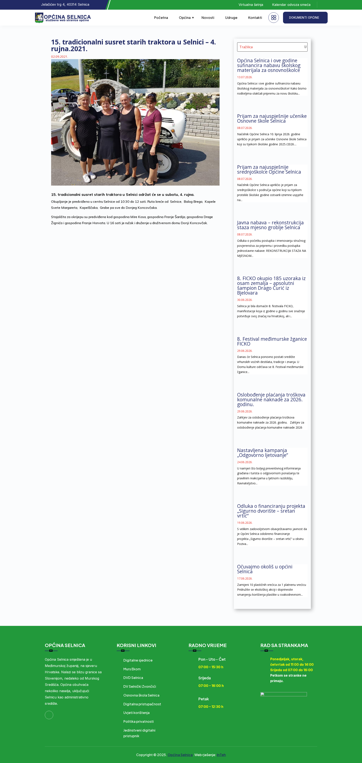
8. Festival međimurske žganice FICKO (272, 341)
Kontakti (255, 17)
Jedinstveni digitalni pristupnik (139, 733)
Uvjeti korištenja (136, 712)
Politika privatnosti (138, 721)
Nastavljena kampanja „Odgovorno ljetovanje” (262, 452)
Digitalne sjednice (138, 660)
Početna (161, 17)
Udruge (231, 17)
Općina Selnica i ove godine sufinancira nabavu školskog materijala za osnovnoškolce (268, 65)
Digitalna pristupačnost (142, 704)
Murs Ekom (132, 669)
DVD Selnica (133, 677)
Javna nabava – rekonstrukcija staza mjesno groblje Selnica (270, 225)
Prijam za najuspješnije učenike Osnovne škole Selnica (272, 118)
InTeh (221, 755)
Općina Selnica (180, 755)
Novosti (208, 17)
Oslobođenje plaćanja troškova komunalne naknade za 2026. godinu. (271, 399)
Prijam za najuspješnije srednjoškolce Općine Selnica (269, 169)
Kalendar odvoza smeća (291, 5)
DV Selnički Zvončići (139, 686)
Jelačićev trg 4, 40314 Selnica (65, 4)
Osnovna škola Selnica (141, 695)
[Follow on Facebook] (324, 5)
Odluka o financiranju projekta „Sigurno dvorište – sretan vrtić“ (271, 511)
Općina (185, 17)
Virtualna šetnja (251, 5)
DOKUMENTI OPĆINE (304, 17)
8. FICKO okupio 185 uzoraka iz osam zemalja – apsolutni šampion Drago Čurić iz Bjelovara (271, 285)
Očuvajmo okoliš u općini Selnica (264, 569)
